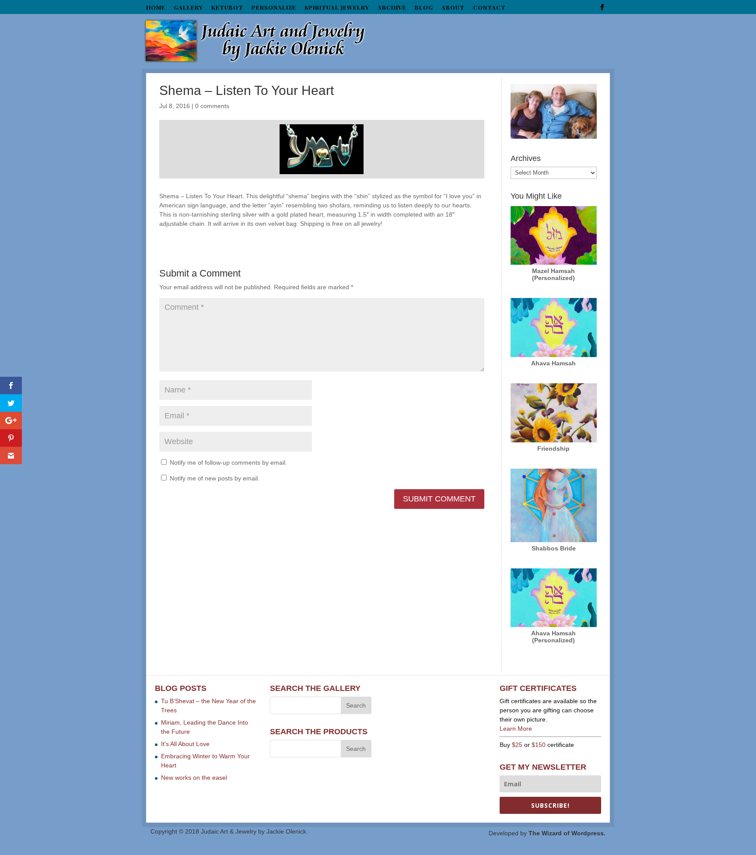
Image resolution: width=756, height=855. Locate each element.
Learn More (516, 728)
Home (155, 7)
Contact (489, 7)
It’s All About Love (185, 743)
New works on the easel (194, 777)
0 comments (212, 105)
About (453, 7)
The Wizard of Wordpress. (567, 833)
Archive (392, 7)
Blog (424, 7)
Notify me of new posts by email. (214, 478)
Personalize (274, 7)
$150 (539, 744)
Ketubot (227, 7)
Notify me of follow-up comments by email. (228, 462)
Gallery (188, 7)
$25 (517, 744)
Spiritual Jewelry (336, 7)
